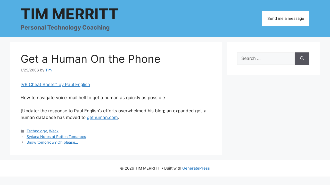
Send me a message (285, 18)
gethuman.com (102, 117)
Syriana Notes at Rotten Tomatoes (56, 136)
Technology (37, 131)
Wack (54, 131)
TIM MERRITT (70, 14)
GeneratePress (196, 168)
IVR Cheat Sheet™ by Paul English (55, 84)
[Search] (302, 58)
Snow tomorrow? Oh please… (52, 142)
